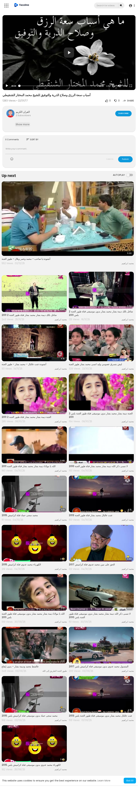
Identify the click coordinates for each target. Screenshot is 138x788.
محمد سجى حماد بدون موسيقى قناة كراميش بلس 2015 (30, 715)
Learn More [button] (103, 780)
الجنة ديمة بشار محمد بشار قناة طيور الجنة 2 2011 (26, 417)
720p (125, 86)
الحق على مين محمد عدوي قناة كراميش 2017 (92, 564)
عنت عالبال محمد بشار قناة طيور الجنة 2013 (90, 515)
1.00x (108, 86)
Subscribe (123, 113)
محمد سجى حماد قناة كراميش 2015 (20, 515)
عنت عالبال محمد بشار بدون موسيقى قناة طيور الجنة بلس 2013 (100, 715)
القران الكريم (23, 112)
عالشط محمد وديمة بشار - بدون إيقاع (20, 666)
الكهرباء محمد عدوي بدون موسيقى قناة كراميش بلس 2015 (31, 765)
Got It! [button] (129, 780)
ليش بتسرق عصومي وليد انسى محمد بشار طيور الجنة (95, 364)
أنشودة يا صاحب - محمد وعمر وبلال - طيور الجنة (26, 259)
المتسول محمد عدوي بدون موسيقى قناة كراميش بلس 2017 (98, 666)
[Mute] (119, 85)
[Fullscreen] (130, 85)
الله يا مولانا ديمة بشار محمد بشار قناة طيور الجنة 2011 (29, 466)
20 (113, 86)
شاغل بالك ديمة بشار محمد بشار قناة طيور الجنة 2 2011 (29, 315)
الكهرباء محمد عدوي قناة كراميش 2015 (21, 564)
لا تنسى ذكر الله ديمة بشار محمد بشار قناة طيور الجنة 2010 (98, 466)
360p (124, 72)
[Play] (7, 85)
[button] (132, 5)
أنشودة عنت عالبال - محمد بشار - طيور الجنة (24, 364)
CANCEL (110, 159)
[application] (69, 52)
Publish (125, 159)
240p (124, 78)
